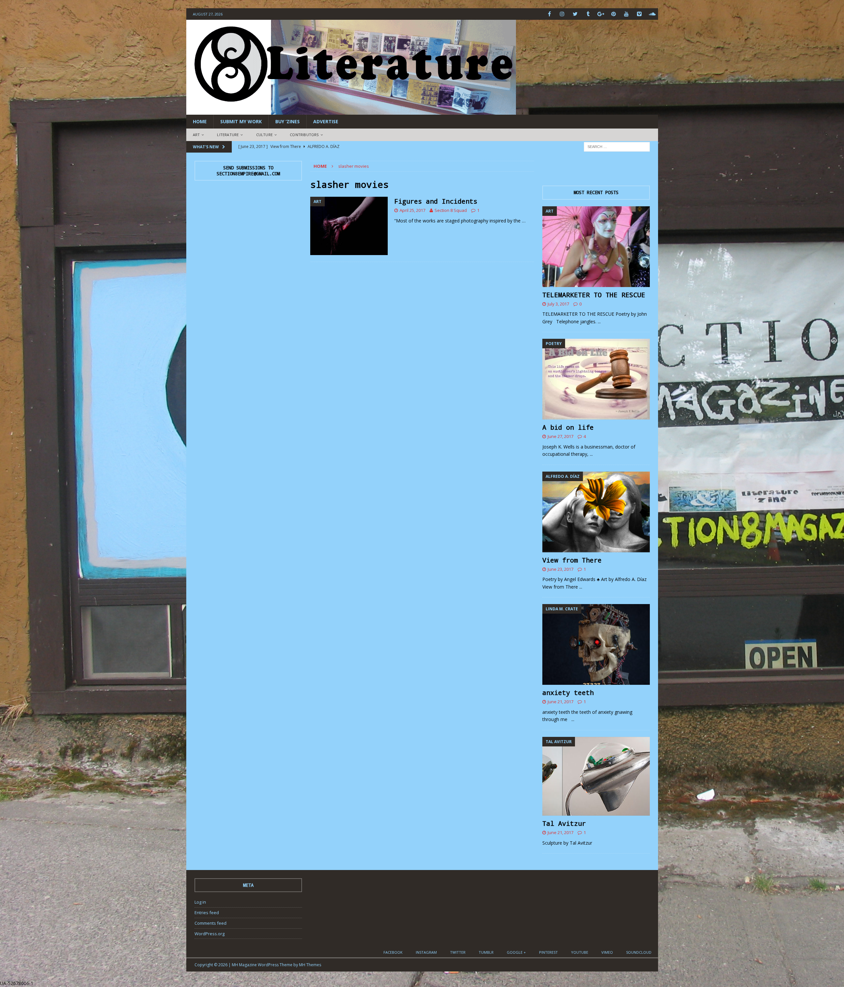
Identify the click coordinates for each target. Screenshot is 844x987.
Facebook (393, 952)
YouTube (579, 952)
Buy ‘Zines (287, 121)
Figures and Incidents (435, 201)
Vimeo (607, 952)
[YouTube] (626, 14)
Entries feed (207, 912)
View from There (572, 560)
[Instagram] (562, 14)
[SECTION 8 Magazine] (351, 111)
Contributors (304, 134)
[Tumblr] (588, 14)
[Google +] (601, 14)
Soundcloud (638, 952)
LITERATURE (228, 134)
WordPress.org (210, 934)
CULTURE (264, 134)
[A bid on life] (596, 379)
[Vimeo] (639, 14)
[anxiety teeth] (596, 644)
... (599, 321)
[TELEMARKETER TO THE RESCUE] (596, 246)
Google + (516, 952)
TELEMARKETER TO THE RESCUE (593, 294)
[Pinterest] (613, 14)
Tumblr (486, 952)
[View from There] (596, 512)
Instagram (426, 952)
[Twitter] (575, 14)
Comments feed (210, 923)
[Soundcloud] (652, 14)
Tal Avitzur (564, 823)
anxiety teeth (568, 692)
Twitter (458, 952)
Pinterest (548, 952)
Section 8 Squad (451, 210)
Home (200, 121)
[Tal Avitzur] (596, 776)
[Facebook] (549, 14)
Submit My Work (241, 121)
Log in (200, 902)
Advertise (325, 121)
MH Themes (310, 965)
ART (196, 134)
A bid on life (568, 427)
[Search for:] (617, 146)
